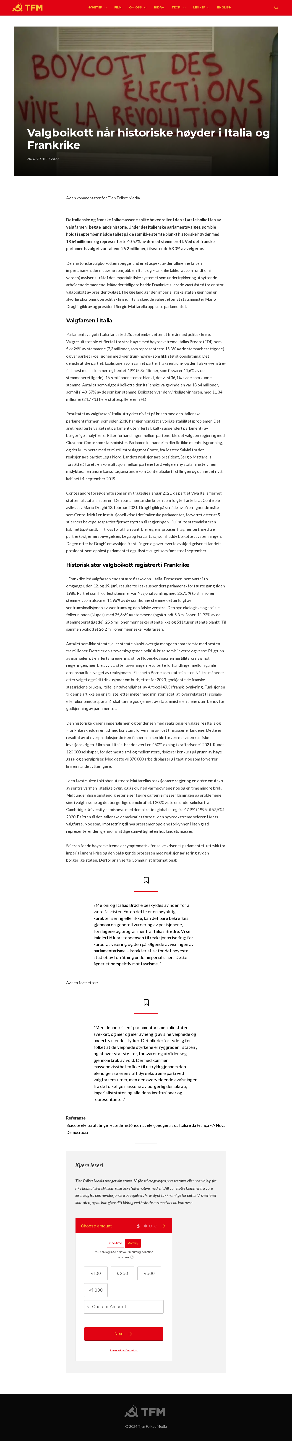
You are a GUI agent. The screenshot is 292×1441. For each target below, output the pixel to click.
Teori (176, 7)
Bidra (159, 7)
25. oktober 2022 (43, 159)
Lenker (199, 7)
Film (118, 7)
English (224, 7)
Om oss (135, 7)
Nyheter (95, 7)
